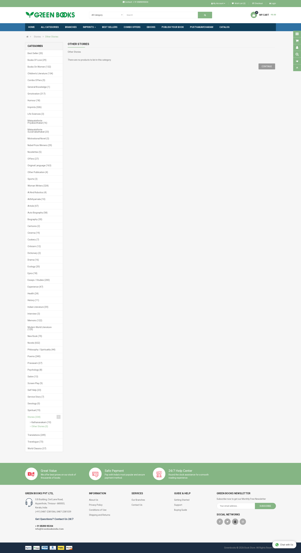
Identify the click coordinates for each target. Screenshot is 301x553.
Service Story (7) (36, 397)
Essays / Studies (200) (39, 280)
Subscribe (265, 506)
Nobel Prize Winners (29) (40, 145)
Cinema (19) (34, 233)
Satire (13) (33, 376)
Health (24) (33, 293)
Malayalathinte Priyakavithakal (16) (37, 121)
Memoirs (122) (35, 320)
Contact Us (137, 505)
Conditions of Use (97, 510)
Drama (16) (33, 260)
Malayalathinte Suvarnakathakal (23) (38, 130)
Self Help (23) (34, 390)
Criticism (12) (34, 246)
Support (178, 505)
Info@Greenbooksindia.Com (49, 529)
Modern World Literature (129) (40, 328)
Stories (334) (34, 417)
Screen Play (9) (35, 383)
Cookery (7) (33, 239)
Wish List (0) (240, 3)
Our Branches (138, 500)
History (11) (33, 300)
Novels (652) (34, 343)
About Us (93, 500)
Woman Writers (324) (38, 185)
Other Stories (51, 37)
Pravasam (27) (35, 363)
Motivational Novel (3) (38, 138)
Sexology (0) (34, 403)
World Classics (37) (37, 448)
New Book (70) (35, 336)
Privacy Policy (96, 505)
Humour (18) (34, 100)
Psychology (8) (35, 370)
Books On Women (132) (39, 67)
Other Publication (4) (38, 172)
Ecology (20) (34, 266)
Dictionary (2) (34, 253)
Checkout (258, 3)
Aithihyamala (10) (36, 199)
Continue (267, 66)
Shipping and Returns (99, 515)
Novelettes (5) (35, 152)
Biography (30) (35, 219)
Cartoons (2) (34, 226)
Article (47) (33, 206)
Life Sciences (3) (36, 114)
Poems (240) (34, 356)
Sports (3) (32, 179)
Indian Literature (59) (38, 307)
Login (273, 3)
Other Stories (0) (40, 426)
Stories (37, 37)
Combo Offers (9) (36, 80)
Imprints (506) (35, 107)
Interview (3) (34, 313)
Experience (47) (35, 287)
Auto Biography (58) (38, 212)
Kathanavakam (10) (41, 422)
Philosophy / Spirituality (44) (41, 349)
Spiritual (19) (34, 410)
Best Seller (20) (35, 53)
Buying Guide (180, 510)
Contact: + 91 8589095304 (136, 2)
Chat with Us (286, 544)
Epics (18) (32, 273)
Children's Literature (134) (40, 73)
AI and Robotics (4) (37, 192)
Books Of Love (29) (37, 60)
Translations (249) (37, 435)
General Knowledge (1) (39, 87)
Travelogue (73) (35, 441)
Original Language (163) (39, 165)
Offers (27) (33, 158)
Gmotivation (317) (36, 93)
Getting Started (181, 500)
